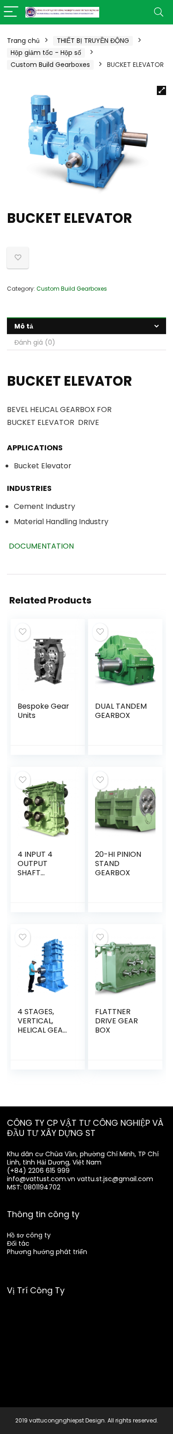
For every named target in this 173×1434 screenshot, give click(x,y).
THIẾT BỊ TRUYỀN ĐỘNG (93, 40)
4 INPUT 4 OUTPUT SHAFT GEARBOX (35, 868)
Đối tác (18, 1243)
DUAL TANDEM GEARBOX (121, 711)
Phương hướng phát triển (47, 1251)
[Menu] (11, 12)
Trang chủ (23, 40)
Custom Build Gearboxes (50, 64)
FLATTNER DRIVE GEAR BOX (116, 1020)
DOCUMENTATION (40, 546)
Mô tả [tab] (23, 326)
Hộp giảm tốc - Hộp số (46, 52)
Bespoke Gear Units (43, 711)
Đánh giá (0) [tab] (34, 342)
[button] (161, 90)
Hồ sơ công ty (29, 1235)
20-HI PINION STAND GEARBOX (118, 863)
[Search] (159, 12)
